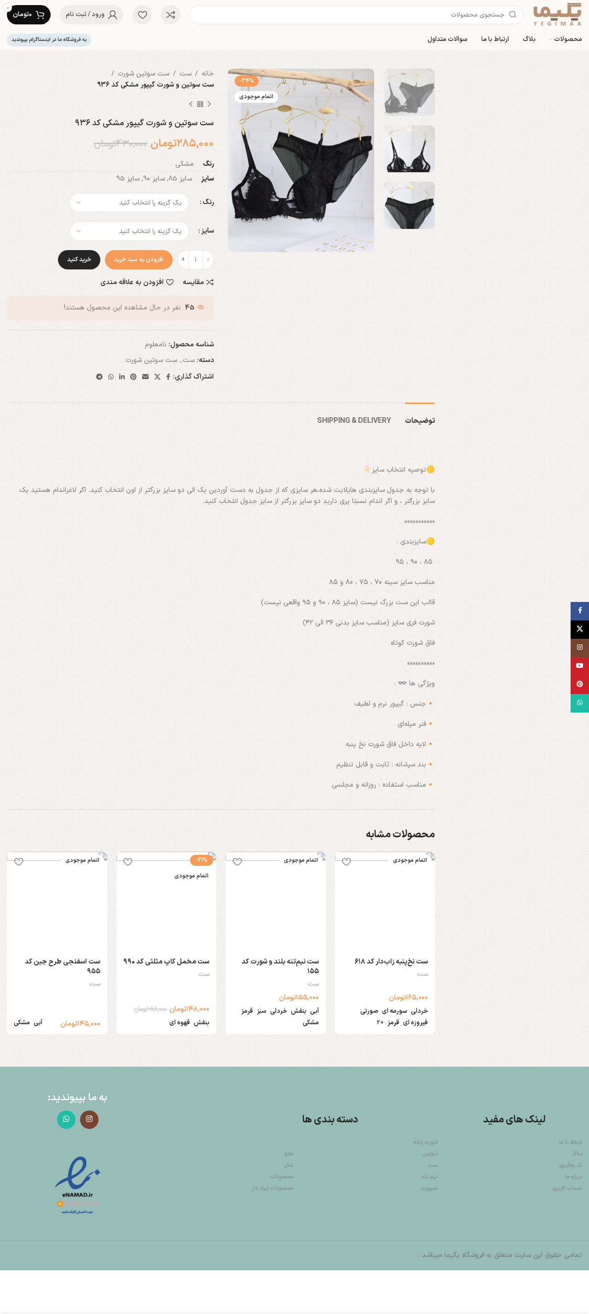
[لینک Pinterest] (133, 377)
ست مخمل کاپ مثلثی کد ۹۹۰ (166, 962)
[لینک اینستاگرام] (89, 1119)
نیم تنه (430, 1177)
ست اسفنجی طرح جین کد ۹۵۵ (62, 967)
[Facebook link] (168, 377)
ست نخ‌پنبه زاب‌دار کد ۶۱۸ (391, 962)
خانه (208, 74)
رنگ (208, 202)
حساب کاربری (567, 1188)
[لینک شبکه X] (157, 377)
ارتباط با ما (570, 1142)
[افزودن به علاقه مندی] (346, 862)
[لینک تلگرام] (99, 377)
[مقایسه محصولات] (170, 15)
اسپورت (429, 1188)
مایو (288, 1154)
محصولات (282, 1177)
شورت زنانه (426, 1142)
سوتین (430, 1154)
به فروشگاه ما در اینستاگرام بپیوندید (49, 40)
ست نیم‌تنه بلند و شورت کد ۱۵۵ (280, 967)
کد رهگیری (571, 1165)
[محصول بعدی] (191, 104)
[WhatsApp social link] (110, 377)
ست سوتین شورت (143, 74)
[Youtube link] (580, 666)
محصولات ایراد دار (272, 1188)
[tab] (420, 417)
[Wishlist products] (142, 15)
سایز (207, 231)
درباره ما (573, 1177)
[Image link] (77, 1185)
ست (185, 74)
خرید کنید (79, 259)
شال (288, 1165)
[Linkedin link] (121, 377)
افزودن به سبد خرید (138, 259)
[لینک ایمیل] (145, 377)
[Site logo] (557, 14)
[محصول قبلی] (209, 104)
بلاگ (577, 1154)
